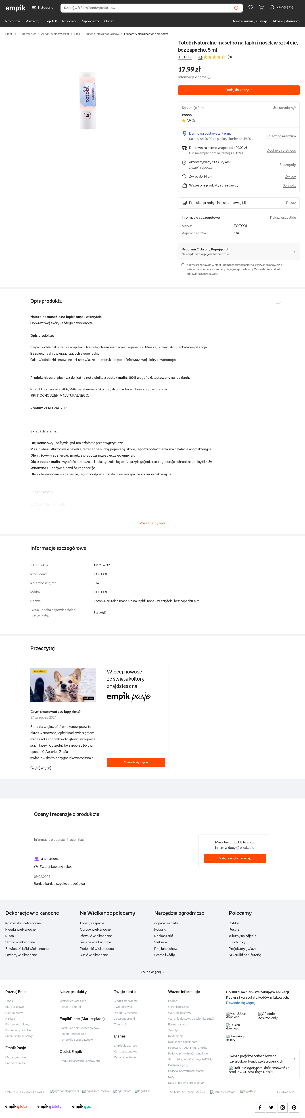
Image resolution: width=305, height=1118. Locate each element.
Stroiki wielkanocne (20, 942)
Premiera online (15, 1063)
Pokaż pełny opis (152, 523)
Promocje (12, 21)
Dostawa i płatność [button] (281, 150)
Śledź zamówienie (126, 1001)
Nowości (69, 21)
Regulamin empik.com (182, 1042)
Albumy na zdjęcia (242, 936)
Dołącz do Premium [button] (281, 136)
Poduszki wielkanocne (97, 949)
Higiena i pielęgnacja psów (102, 34)
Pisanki (11, 936)
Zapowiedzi (90, 21)
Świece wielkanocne (95, 942)
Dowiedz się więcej (136, 762)
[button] (87, 100)
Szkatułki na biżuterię (245, 955)
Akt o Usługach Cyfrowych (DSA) (190, 1059)
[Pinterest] (294, 1108)
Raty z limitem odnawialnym (186, 1083)
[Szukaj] (236, 8)
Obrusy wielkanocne (95, 929)
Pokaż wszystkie (283, 217)
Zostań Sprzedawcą (73, 1034)
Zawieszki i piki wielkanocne (27, 949)
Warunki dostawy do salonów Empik (191, 1018)
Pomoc (172, 1001)
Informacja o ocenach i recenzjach (60, 839)
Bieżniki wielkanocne (96, 936)
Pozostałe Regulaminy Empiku (188, 1047)
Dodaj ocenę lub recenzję (235, 858)
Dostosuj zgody (178, 1065)
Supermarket (27, 34)
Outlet (109, 21)
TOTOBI (185, 57)
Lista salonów (14, 1013)
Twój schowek (123, 1007)
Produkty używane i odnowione (80, 1061)
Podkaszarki (163, 936)
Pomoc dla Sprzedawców (76, 1039)
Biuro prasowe (14, 1007)
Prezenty (33, 21)
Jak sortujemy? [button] (284, 108)
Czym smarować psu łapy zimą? (55, 712)
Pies (77, 34)
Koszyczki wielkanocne (23, 923)
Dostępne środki (124, 1018)
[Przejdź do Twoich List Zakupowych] (250, 7)
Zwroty (173, 1030)
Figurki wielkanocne (20, 929)
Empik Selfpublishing (19, 1036)
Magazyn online (15, 1057)
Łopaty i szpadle (92, 923)
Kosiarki (160, 929)
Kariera (10, 1018)
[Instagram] (283, 1108)
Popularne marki (70, 1007)
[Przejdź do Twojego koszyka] (262, 7)
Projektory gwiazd (243, 949)
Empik (9, 34)
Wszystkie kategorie (73, 1001)
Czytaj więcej (40, 768)
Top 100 (51, 21)
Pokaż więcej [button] (150, 972)
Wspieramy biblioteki (18, 1030)
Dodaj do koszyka (239, 90)
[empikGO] (81, 1107)
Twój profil (120, 1024)
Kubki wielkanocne (94, 955)
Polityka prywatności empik (186, 1071)
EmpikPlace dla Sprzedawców (79, 1028)
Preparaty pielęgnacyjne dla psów (146, 34)
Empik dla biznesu (125, 1045)
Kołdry (234, 923)
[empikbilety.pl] (50, 1107)
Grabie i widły (164, 955)
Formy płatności (178, 1024)
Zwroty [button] (290, 176)
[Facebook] (260, 1108)
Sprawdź (289, 185)
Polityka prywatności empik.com (189, 1053)
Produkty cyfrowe (125, 1013)
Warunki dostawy (179, 1013)
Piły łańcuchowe (167, 949)
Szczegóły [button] (288, 165)
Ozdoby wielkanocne (21, 955)
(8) (230, 57)
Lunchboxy (237, 942)
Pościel (234, 929)
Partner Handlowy (17, 1024)
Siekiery (160, 942)
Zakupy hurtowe (125, 1057)
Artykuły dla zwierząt (55, 34)
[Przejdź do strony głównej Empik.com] (15, 8)
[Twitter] (271, 1108)
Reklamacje (176, 1036)
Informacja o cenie (192, 77)
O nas (9, 1001)
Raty (171, 1077)
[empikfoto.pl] (16, 1107)
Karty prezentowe (125, 1051)
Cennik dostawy (178, 1007)
